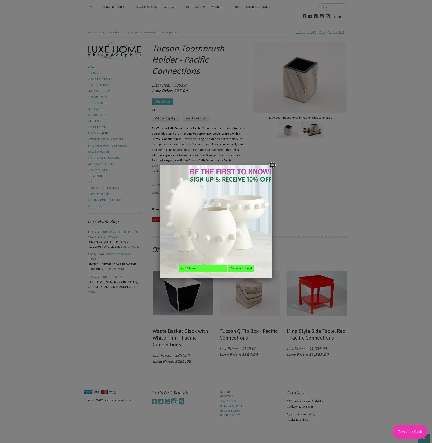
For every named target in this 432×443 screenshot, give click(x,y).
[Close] (272, 165)
